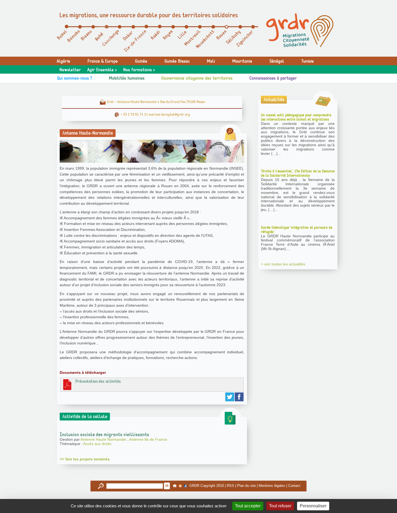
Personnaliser (313, 506)
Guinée (141, 61)
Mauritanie (242, 61)
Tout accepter (248, 506)
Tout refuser (280, 506)
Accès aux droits (97, 444)
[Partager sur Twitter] (230, 397)
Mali (211, 61)
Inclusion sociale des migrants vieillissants (104, 434)
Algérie (63, 61)
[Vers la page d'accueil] (299, 30)
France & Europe (103, 61)
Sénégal (277, 61)
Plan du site (246, 486)
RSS (230, 486)
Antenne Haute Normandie (103, 439)
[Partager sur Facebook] (239, 397)
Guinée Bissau (177, 61)
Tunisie (307, 61)
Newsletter (70, 70)
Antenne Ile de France (148, 439)
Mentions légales (272, 486)
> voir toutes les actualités (283, 264)
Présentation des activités (98, 381)
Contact (294, 486)
